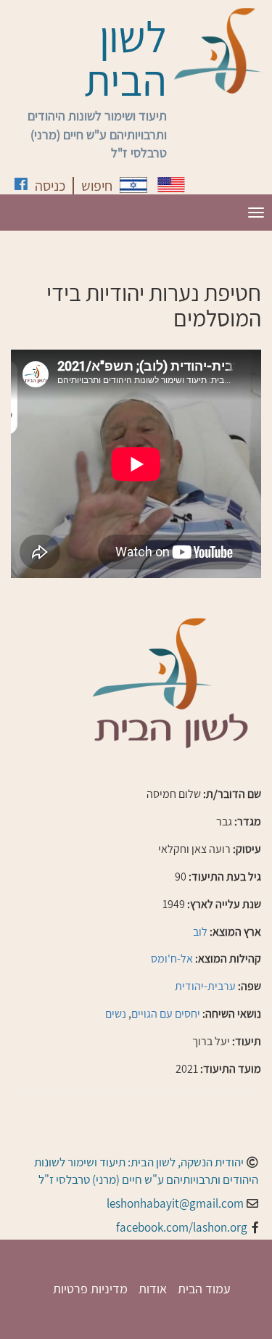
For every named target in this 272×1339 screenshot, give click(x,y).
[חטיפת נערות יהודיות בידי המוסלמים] (133, 185)
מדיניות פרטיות (90, 1288)
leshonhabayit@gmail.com (175, 1203)
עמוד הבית (204, 1288)
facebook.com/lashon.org (181, 1227)
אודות (153, 1288)
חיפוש (96, 185)
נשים (115, 1013)
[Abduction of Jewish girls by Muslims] (171, 184)
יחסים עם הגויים (165, 1013)
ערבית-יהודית (205, 986)
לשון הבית (125, 58)
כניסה (50, 185)
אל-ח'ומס (172, 958)
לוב (200, 931)
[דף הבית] (217, 50)
